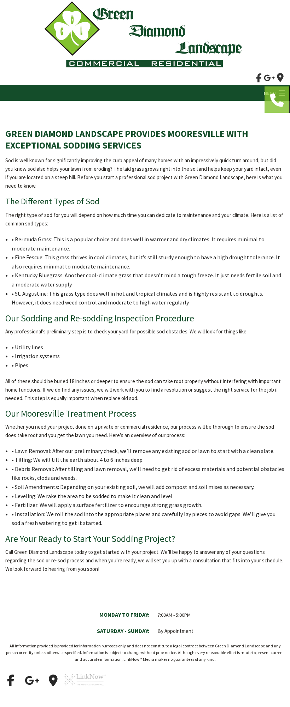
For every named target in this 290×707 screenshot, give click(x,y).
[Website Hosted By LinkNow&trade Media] (85, 688)
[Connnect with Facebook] (10, 680)
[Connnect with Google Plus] (31, 680)
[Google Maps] (53, 680)
